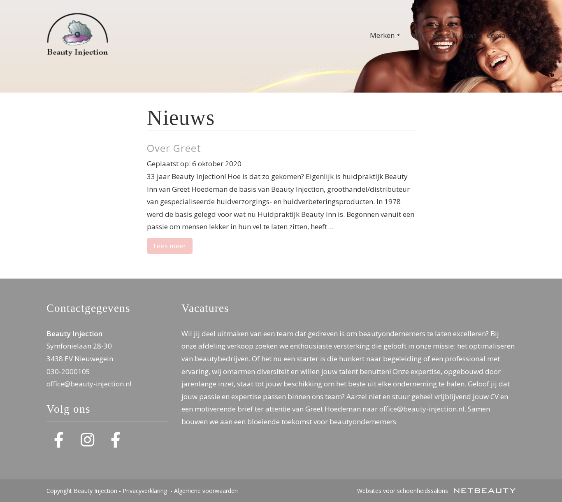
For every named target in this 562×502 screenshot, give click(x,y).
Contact (499, 35)
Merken (382, 35)
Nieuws (465, 35)
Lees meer (169, 246)
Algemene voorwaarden (206, 491)
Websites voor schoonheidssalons (403, 491)
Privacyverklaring (145, 491)
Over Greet (174, 148)
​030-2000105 (68, 371)
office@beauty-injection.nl (89, 383)
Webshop (427, 35)
